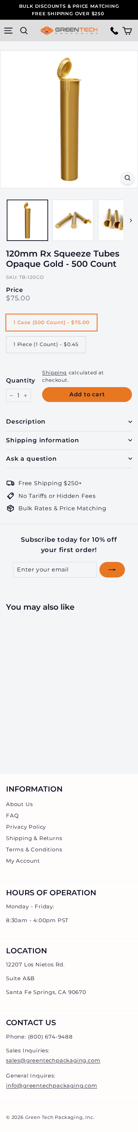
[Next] (127, 220)
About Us (19, 804)
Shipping (54, 372)
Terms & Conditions (34, 849)
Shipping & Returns (34, 838)
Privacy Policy (26, 826)
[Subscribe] (112, 570)
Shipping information (42, 440)
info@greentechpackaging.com (51, 1085)
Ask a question (31, 458)
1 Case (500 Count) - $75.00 (51, 322)
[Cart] (127, 30)
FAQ (12, 815)
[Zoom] (127, 177)
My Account (23, 860)
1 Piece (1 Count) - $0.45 (46, 344)
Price (14, 290)
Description (26, 421)
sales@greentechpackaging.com (53, 1060)
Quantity (20, 380)
